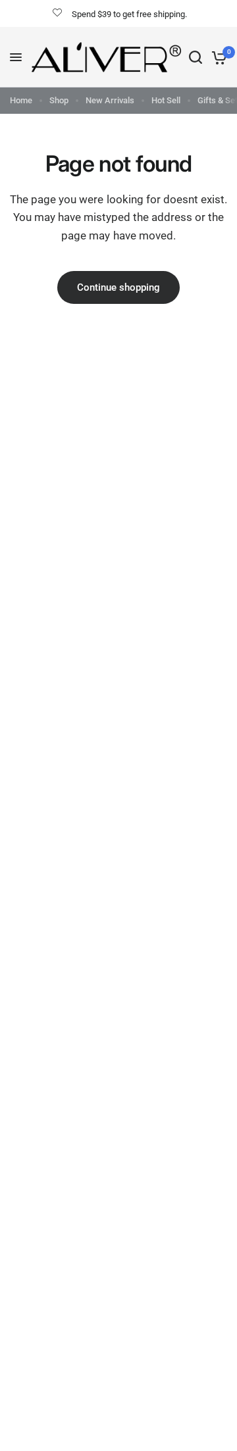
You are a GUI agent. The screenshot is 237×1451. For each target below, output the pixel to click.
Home (21, 100)
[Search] (195, 57)
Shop (58, 100)
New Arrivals (110, 100)
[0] (217, 57)
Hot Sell (165, 100)
